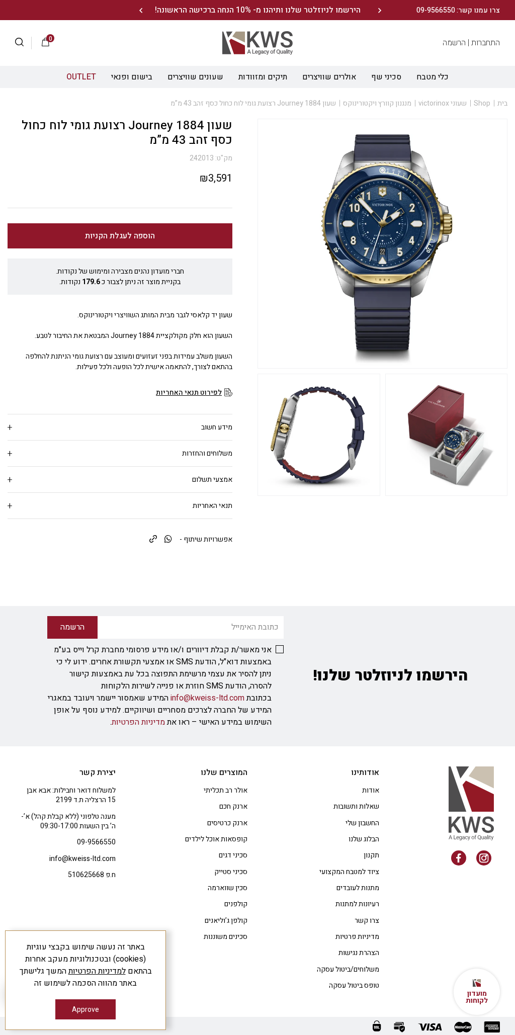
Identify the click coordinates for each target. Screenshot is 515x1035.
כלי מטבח (432, 77)
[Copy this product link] (153, 539)
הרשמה (454, 43)
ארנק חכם (233, 806)
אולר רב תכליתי (225, 790)
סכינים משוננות (225, 936)
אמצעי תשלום (212, 479)
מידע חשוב (216, 427)
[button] (23, 43)
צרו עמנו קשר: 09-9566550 (458, 10)
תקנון (371, 855)
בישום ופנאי (131, 77)
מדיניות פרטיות (357, 936)
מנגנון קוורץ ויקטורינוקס (377, 103)
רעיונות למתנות (357, 904)
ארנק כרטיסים (227, 823)
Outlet (81, 77)
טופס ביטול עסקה (354, 985)
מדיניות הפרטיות (138, 722)
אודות (370, 790)
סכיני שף (386, 77)
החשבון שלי (362, 823)
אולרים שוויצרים (329, 77)
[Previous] (379, 10)
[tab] (120, 427)
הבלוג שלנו (364, 839)
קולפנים (235, 904)
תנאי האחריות (212, 505)
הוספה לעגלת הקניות (120, 236)
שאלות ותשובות (356, 806)
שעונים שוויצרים (195, 77)
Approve (85, 1009)
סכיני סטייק (230, 872)
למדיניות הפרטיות (97, 971)
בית (502, 103)
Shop (482, 103)
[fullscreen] (446, 435)
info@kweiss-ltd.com (207, 698)
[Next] (140, 10)
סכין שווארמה (227, 888)
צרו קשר (367, 920)
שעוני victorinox (442, 103)
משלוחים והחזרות (207, 453)
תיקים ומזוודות (262, 77)
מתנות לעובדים (357, 888)
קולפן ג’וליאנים (226, 920)
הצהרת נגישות (358, 953)
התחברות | (484, 43)
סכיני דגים (233, 855)
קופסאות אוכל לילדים (216, 839)
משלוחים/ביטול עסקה (348, 969)
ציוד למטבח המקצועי (349, 872)
